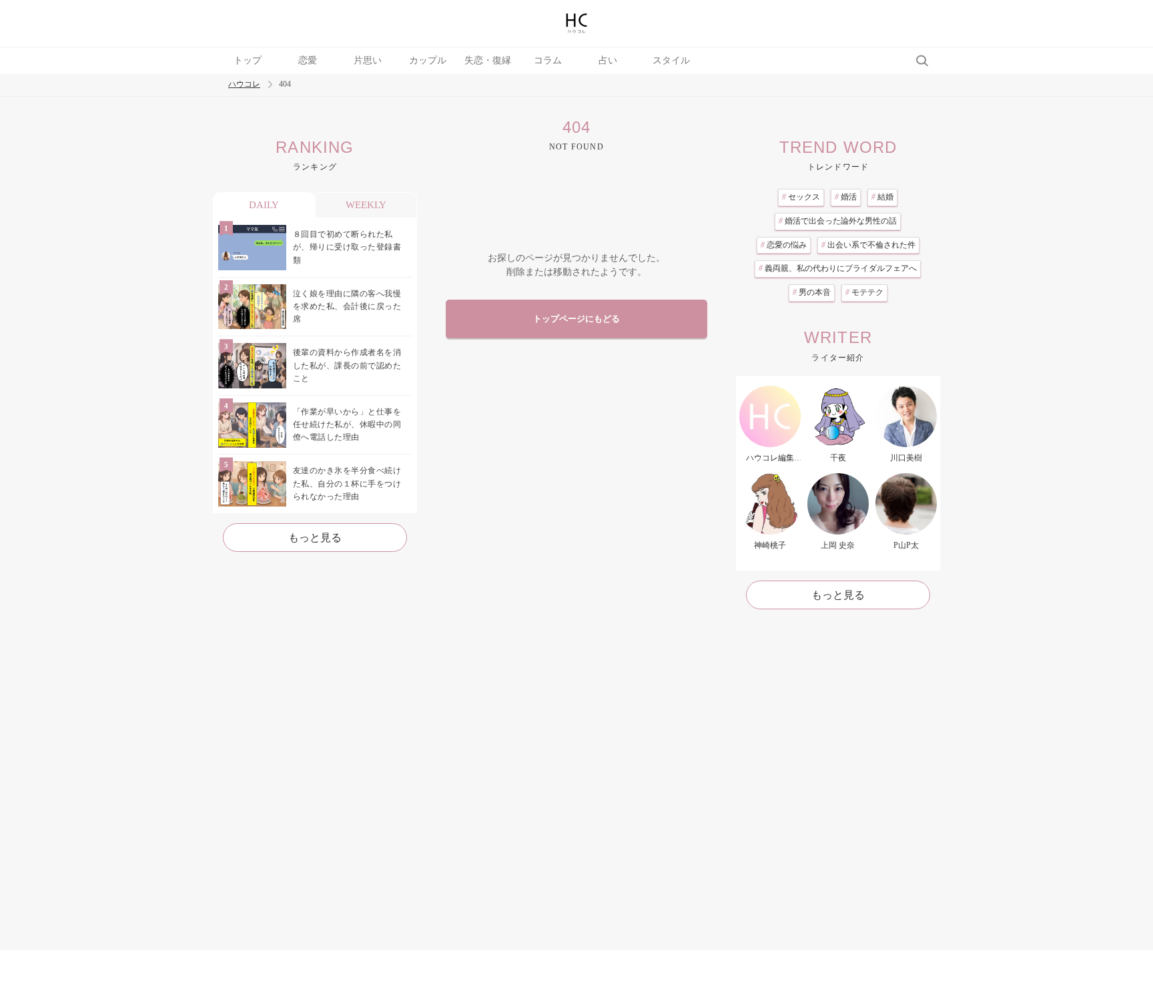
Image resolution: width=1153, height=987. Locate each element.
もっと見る (315, 537)
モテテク (864, 292)
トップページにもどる (576, 319)
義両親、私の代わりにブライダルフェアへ (838, 268)
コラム (548, 60)
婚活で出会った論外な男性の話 (838, 221)
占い (608, 60)
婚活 (846, 197)
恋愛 (307, 60)
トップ (248, 60)
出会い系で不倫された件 (868, 245)
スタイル (671, 60)
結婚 (882, 197)
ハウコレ (244, 84)
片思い (368, 60)
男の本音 (812, 292)
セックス (801, 197)
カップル (427, 60)
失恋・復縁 (487, 60)
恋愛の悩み (784, 245)
